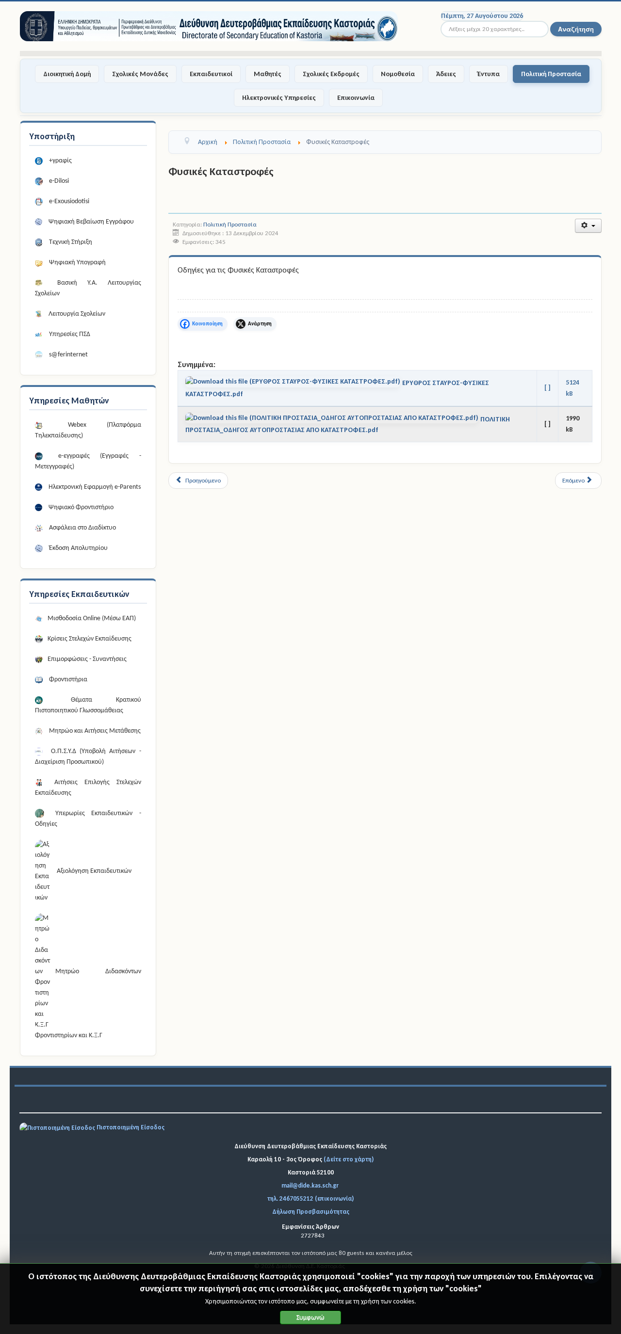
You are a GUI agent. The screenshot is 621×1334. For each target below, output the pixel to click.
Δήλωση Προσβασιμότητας (310, 1211)
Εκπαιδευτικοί (211, 74)
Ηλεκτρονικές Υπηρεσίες (279, 98)
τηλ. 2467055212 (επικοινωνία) (310, 1198)
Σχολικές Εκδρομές (331, 74)
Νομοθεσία (398, 74)
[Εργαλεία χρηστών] (588, 226)
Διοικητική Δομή (67, 74)
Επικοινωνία (356, 98)
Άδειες (446, 74)
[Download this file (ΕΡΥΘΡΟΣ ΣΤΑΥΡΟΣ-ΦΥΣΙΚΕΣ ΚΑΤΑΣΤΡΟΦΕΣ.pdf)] (293, 383)
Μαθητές (267, 74)
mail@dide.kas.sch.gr (310, 1185)
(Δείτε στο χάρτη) (349, 1159)
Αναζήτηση (576, 28)
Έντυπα (488, 74)
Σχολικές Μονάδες (140, 74)
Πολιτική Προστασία (551, 74)
